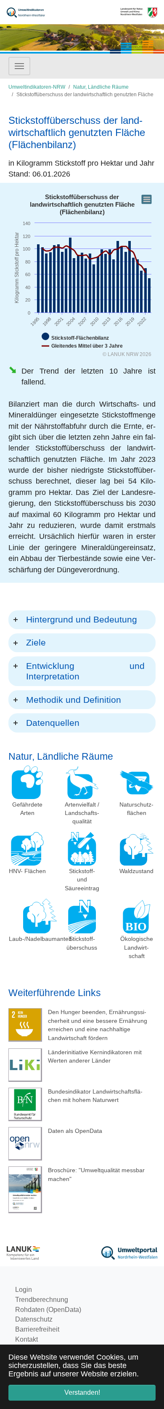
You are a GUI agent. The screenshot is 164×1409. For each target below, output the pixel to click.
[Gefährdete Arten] (27, 782)
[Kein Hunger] (25, 1025)
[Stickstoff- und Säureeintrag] (82, 849)
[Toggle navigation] (19, 66)
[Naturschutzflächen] (136, 782)
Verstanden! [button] (82, 1392)
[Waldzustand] (136, 849)
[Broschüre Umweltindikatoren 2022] (25, 1189)
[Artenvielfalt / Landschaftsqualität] (82, 782)
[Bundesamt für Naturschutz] (25, 1104)
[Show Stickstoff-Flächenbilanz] (75, 337)
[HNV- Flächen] (27, 849)
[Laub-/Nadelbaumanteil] (40, 916)
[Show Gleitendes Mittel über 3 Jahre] (82, 346)
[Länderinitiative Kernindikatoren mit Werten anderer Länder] (25, 1065)
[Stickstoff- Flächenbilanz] (82, 916)
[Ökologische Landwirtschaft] (136, 916)
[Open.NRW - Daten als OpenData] (25, 1144)
